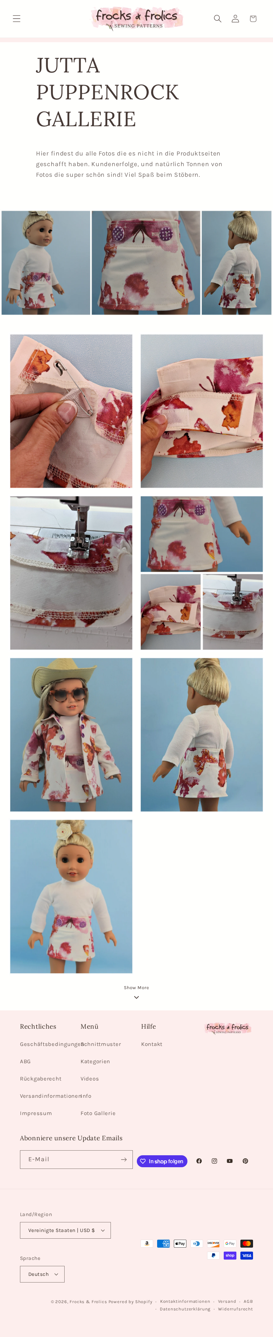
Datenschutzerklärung (185, 1308)
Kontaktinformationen (185, 1301)
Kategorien (95, 1061)
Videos (90, 1079)
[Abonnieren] (124, 1159)
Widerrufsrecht (235, 1308)
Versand (227, 1301)
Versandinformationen (51, 1096)
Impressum (36, 1113)
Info (86, 1096)
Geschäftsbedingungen (52, 1044)
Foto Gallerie (98, 1113)
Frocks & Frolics (88, 1301)
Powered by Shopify (130, 1301)
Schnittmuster (101, 1044)
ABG (25, 1061)
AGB (248, 1301)
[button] (17, 19)
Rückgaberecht (40, 1079)
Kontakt (151, 1044)
